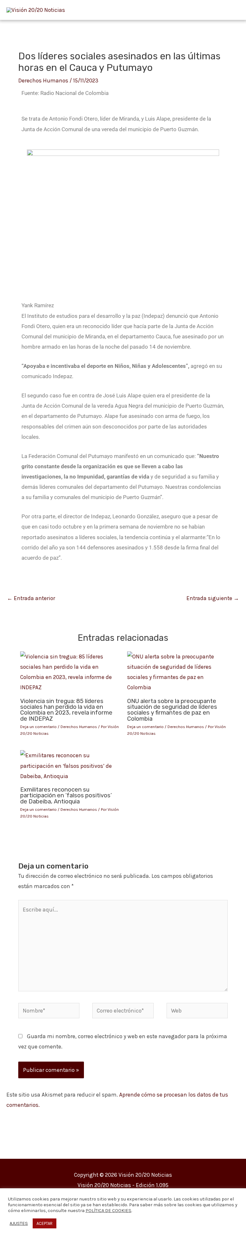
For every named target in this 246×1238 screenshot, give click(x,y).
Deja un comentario (38, 726)
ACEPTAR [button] (45, 1223)
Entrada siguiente (212, 598)
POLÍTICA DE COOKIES (108, 1210)
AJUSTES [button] (19, 1223)
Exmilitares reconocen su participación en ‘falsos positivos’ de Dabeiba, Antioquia (66, 795)
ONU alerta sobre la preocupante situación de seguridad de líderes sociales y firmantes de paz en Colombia (172, 710)
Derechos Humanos (43, 80)
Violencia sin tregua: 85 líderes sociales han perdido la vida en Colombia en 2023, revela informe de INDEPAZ (66, 710)
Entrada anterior (31, 598)
